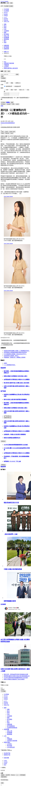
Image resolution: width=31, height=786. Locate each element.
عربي (5, 700)
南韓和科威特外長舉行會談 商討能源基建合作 (17, 676)
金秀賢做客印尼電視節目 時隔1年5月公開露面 (17, 379)
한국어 (6, 696)
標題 (12, 83)
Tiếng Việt (6, 705)
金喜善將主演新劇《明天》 (11, 355)
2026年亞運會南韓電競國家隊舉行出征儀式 (16, 444)
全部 (7, 83)
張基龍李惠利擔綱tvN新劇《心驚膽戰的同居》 (17, 350)
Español (6, 702)
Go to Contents (4, 1)
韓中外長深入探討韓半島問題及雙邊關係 (15, 399)
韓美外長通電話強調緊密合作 (12, 437)
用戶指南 (9, 745)
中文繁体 (6, 694)
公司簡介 (6, 66)
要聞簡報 (6, 39)
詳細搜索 (3, 78)
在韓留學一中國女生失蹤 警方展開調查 (15, 434)
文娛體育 (6, 31)
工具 (5, 736)
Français (6, 703)
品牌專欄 (6, 729)
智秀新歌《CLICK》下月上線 (12, 461)
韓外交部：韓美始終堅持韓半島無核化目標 (16, 674)
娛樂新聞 (6, 48)
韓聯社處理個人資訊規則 (11, 68)
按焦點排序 (17, 86)
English (6, 697)
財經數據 (6, 37)
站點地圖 (6, 757)
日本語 (6, 699)
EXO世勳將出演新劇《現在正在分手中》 (15, 354)
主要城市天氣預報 (9, 63)
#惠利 (5, 363)
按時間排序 (9, 86)
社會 (5, 29)
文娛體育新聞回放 (12, 727)
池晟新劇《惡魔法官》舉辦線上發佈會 (14, 357)
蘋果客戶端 (7, 754)
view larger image (8, 196)
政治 (5, 26)
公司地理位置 (11, 747)
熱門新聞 (6, 47)
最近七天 (21, 89)
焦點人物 (6, 35)
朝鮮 (5, 32)
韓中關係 (6, 34)
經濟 (5, 27)
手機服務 (6, 65)
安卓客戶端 (7, 753)
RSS (5, 61)
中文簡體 (3, 691)
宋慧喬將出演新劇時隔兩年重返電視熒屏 (15, 352)
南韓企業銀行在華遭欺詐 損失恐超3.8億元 (15, 376)
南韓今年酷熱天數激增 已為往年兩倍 (14, 679)
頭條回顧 (6, 45)
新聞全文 (18, 83)
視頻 (5, 42)
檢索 (2, 76)
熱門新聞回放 (11, 726)
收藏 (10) (6, 51)
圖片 (5, 40)
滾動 (5, 24)
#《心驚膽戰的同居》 (10, 365)
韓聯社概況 (7, 742)
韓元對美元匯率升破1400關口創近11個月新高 (16, 382)
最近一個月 (14, 89)
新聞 (5, 707)
